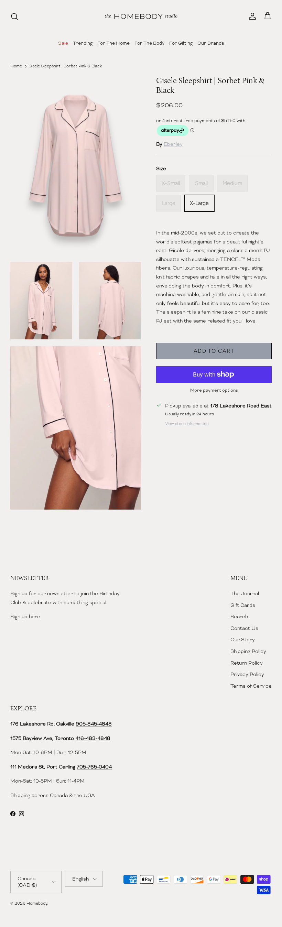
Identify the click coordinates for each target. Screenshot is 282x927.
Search (239, 616)
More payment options (214, 390)
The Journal (244, 593)
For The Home (113, 43)
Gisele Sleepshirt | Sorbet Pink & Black (65, 66)
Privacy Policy (247, 674)
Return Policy (246, 662)
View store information (187, 423)
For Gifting (181, 43)
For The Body (149, 43)
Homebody (36, 903)
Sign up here (25, 616)
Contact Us (244, 628)
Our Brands (210, 43)
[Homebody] (141, 16)
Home (16, 66)
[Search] (14, 16)
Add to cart (214, 351)
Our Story (242, 639)
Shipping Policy (248, 651)
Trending (83, 43)
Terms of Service (251, 686)
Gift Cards (242, 605)
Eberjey (173, 144)
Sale (63, 43)
